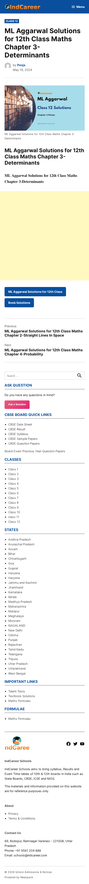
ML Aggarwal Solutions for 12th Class (35, 291)
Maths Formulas (19, 701)
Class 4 (13, 483)
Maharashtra (17, 606)
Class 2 (13, 474)
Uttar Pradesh (18, 663)
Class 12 (12, 21)
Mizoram (14, 621)
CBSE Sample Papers (23, 438)
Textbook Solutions (21, 696)
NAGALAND (16, 625)
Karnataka (15, 592)
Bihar (11, 554)
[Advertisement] (44, 235)
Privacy (13, 813)
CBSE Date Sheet (20, 424)
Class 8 (13, 502)
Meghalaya (16, 616)
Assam (13, 549)
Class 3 (13, 478)
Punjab (13, 640)
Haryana (14, 573)
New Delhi (15, 630)
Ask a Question (17, 404)
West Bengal (16, 673)
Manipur (13, 611)
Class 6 (13, 493)
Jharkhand (15, 587)
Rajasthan (15, 644)
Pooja (21, 65)
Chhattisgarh (17, 558)
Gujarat (13, 568)
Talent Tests (16, 691)
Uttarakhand (17, 668)
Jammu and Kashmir (22, 582)
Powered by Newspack (19, 877)
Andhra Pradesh (19, 539)
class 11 (13, 517)
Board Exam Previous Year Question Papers (35, 451)
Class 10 (14, 512)
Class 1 (13, 469)
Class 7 (13, 498)
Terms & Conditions (21, 818)
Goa (11, 563)
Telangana (15, 654)
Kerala (12, 597)
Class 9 (13, 507)
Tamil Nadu (16, 649)
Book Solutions (19, 302)
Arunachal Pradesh (21, 544)
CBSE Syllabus (18, 434)
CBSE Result (16, 429)
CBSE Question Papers (24, 443)
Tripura (13, 659)
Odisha (13, 635)
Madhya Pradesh (20, 601)
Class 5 (13, 488)
